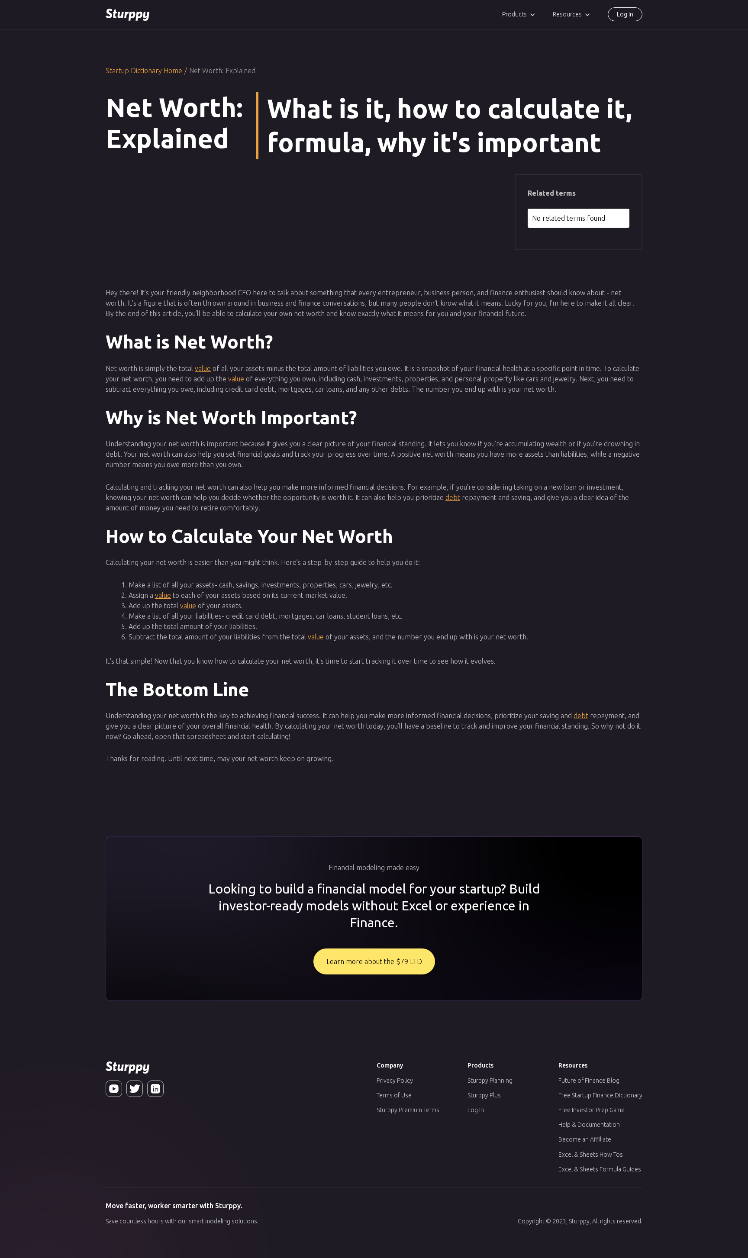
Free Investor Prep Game (591, 1109)
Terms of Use (394, 1095)
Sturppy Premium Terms (408, 1109)
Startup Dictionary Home (144, 70)
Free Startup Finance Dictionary (600, 1095)
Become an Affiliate (584, 1139)
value (203, 368)
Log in (625, 14)
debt (452, 497)
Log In (476, 1109)
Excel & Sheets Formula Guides (599, 1169)
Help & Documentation (589, 1124)
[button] (518, 14)
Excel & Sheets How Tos (590, 1154)
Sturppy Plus (484, 1095)
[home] (127, 14)
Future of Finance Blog (588, 1080)
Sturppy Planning (490, 1080)
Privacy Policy (395, 1080)
